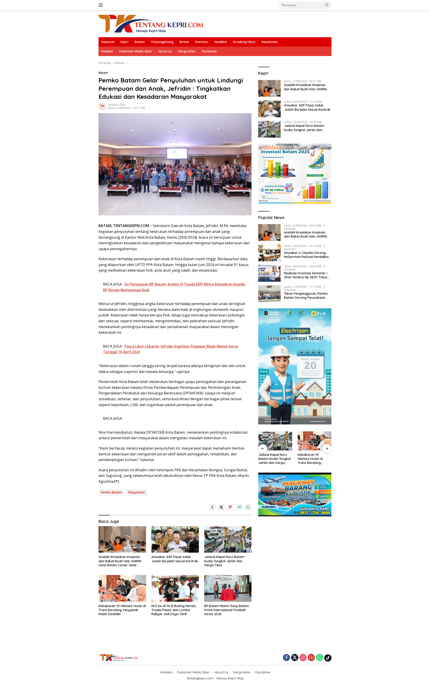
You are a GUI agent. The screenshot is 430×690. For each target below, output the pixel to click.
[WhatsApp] (319, 658)
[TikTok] (327, 658)
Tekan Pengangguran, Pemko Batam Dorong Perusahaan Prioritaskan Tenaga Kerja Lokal (306, 296)
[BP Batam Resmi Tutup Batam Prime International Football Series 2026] (228, 588)
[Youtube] (311, 658)
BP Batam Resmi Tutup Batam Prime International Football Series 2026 (226, 610)
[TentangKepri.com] (151, 23)
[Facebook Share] (212, 507)
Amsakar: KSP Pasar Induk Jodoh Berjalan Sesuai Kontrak (174, 559)
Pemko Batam (111, 492)
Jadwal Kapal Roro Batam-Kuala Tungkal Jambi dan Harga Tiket (224, 561)
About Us (165, 51)
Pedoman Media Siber (135, 51)
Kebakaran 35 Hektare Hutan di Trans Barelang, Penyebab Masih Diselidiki (122, 610)
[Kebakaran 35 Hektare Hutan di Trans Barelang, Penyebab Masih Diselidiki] (122, 588)
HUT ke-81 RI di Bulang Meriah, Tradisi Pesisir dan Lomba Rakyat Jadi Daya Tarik (173, 610)
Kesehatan (270, 42)
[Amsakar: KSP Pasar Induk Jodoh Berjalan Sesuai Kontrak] (175, 539)
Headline (220, 42)
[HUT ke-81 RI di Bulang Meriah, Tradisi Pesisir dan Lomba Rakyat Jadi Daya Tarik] (175, 588)
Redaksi (107, 51)
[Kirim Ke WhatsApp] (248, 507)
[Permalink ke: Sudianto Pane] (102, 106)
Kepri (124, 42)
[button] (326, 5)
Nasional (107, 42)
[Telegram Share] (239, 507)
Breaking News (244, 42)
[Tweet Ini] (221, 507)
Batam (140, 42)
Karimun (201, 42)
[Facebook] (286, 658)
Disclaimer (209, 51)
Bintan (184, 42)
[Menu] (102, 5)
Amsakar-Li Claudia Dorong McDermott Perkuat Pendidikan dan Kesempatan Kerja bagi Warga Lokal (307, 255)
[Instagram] (303, 658)
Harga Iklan (186, 51)
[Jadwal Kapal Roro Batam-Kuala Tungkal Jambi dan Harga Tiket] (228, 539)
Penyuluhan (136, 492)
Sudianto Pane (116, 105)
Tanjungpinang (162, 42)
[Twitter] (294, 658)
